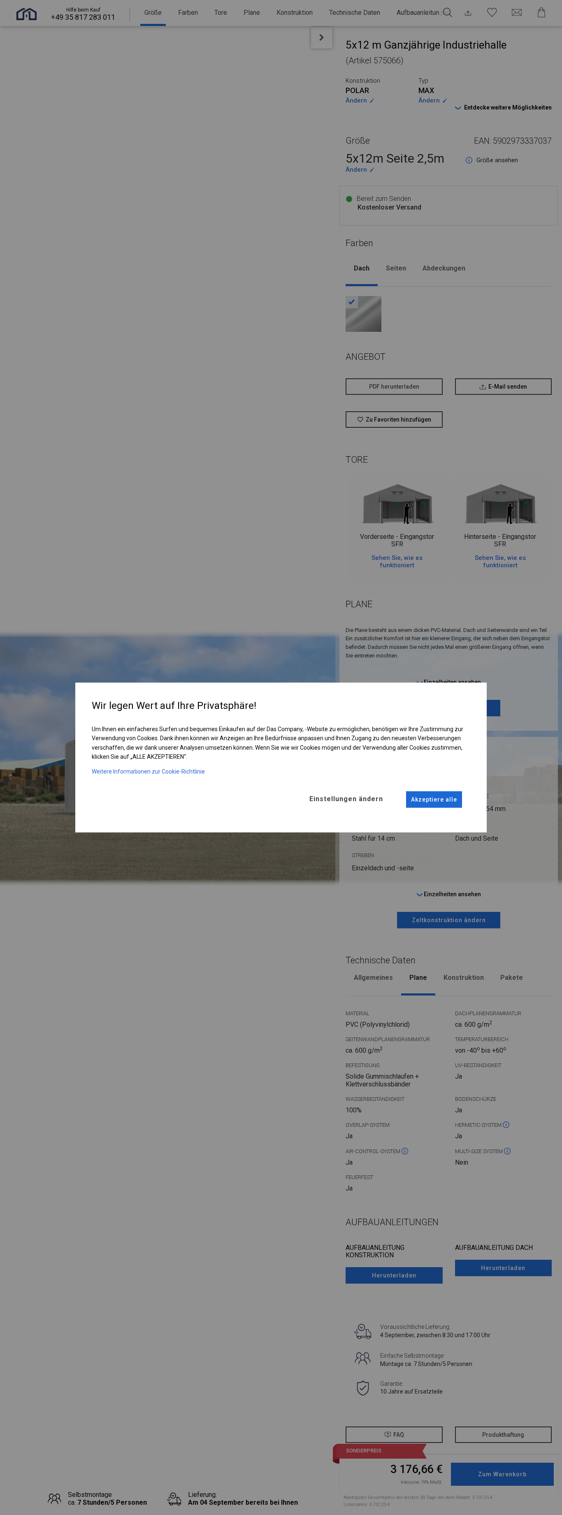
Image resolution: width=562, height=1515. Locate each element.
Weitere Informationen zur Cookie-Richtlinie (148, 771)
